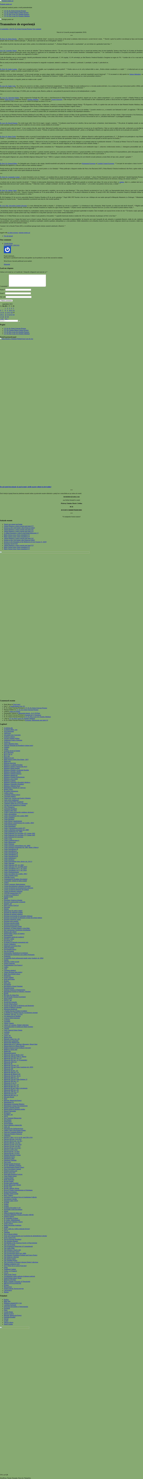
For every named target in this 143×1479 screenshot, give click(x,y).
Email (2, 293)
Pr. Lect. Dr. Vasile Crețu (7, 86)
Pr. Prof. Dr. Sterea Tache (8, 136)
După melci (16, 704)
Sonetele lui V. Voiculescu (33, 715)
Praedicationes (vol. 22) (17, 706)
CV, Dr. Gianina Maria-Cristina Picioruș (16, 12)
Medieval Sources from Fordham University (17, 1048)
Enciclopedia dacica (10, 949)
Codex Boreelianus (10, 826)
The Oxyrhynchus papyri (11, 1251)
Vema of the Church (10, 1274)
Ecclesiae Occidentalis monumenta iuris (16, 942)
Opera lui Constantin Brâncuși (13, 1132)
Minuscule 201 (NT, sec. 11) (12, 1058)
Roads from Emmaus (10, 1192)
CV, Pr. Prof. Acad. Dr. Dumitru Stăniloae (17, 16)
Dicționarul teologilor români (13, 926)
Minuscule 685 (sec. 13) (11, 1086)
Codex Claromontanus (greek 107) (14, 828)
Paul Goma (7, 1162)
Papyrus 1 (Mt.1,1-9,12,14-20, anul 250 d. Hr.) (18, 1137)
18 (12, 312)
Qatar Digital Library (10, 1176)
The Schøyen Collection (11, 1257)
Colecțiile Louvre (9, 877)
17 (10, 312)
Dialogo (6, 909)
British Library (8, 789)
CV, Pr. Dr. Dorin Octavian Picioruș (15, 11)
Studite (6, 1227)
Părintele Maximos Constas (12, 1155)
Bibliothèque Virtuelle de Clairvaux (15, 787)
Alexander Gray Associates (12, 735)
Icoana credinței (9, 977)
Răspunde (7, 264)
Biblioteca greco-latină (11, 779)
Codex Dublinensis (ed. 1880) (13, 831)
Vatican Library (8, 1322)
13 (1, 312)
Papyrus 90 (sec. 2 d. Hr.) (12, 1153)
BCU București (8, 752)
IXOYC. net (8, 1000)
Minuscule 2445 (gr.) (10, 1062)
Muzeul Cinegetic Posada (12, 1107)
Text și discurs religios (11, 1234)
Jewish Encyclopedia (10, 1002)
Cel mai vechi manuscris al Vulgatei (15, 805)
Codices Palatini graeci (11, 875)
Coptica (6, 882)
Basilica (6, 1299)
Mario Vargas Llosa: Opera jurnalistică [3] (17, 547)
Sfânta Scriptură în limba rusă (13, 1213)
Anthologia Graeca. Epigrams (13, 740)
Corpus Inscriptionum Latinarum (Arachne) (17, 886)
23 (8, 314)
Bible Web (7, 1301)
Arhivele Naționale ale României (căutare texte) (18, 745)
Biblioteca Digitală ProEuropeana (14, 777)
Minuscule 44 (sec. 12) (11, 1070)
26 (13, 314)
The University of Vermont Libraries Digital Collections (21, 1262)
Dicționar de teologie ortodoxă (13, 914)
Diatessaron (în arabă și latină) (13, 910)
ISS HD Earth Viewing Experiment (15, 997)
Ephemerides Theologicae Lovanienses (16, 953)
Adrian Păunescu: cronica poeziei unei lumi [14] (18, 538)
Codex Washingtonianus (11, 872)
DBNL (6, 898)
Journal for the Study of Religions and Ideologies (19, 1005)
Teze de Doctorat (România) (12, 1239)
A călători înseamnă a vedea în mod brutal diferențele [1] (21, 533)
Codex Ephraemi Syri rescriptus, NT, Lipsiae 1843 (19, 833)
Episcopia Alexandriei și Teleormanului (16, 1306)
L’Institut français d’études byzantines (15, 1011)
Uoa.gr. (6, 1273)
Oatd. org (7, 1127)
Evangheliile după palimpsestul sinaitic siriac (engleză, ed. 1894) (23, 958)
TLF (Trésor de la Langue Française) (15, 1266)
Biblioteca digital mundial (12, 768)
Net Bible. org (8, 1114)
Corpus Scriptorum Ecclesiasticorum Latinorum (18, 888)
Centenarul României (10, 809)
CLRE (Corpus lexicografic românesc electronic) (19, 812)
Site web (2, 297)
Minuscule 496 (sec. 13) (11, 1077)
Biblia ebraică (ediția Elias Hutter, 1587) (16, 759)
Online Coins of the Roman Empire (15, 1130)
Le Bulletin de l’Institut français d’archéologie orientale (21, 1012)
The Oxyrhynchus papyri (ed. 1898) (15, 1253)
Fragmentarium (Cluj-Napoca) (13, 965)
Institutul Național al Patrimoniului (14, 990)
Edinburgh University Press (12, 946)
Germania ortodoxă (10, 970)
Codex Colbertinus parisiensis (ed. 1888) (16, 830)
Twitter (6, 1321)
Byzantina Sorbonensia (11, 791)
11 (11, 310)
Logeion (6, 1034)
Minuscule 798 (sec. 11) (11, 1092)
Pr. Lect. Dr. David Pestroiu (8, 123)
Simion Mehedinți (135, 74)
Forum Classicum (9, 963)
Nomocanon (7, 1121)
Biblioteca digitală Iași (11, 775)
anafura (121, 182)
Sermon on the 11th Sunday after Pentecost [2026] (19, 540)
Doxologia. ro (8, 940)
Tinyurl (6, 1319)
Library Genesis (9, 1023)
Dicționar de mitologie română (13, 912)
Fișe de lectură (8, 236)
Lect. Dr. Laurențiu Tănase (8, 50)
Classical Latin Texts (10, 810)
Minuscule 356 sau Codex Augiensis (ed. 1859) (18, 1067)
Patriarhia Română (9, 1317)
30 (8, 317)
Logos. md (7, 1035)
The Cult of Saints (9, 1244)
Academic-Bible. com (10, 729)
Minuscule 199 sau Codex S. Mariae (15, 1056)
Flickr (5, 1310)
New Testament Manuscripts (12, 1118)
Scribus (6, 1204)
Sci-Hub (6, 1202)
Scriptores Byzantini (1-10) (12, 1208)
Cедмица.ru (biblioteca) (11, 895)
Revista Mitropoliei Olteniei (12, 1185)
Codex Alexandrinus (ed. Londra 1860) (16, 816)
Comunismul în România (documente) (15, 879)
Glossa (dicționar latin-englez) (13, 972)
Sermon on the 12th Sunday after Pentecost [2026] (19, 528)
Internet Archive (9, 1313)
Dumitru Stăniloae (33, 99)
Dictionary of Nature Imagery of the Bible (17, 928)
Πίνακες (6, 1285)
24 (10, 314)
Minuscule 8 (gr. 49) (10, 1093)
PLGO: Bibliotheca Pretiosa (12, 1165)
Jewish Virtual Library (11, 1004)
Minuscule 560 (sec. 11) (11, 1081)
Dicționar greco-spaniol (11, 921)
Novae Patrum (8, 1123)
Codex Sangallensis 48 (11, 852)
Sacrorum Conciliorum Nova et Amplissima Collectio (20, 1197)
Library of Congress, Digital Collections (16, 1025)
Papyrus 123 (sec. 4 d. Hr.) (12, 1146)
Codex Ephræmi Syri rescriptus (13, 837)
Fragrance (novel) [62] (11, 543)
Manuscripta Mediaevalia (11, 1042)
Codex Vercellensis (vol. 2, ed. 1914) (15, 870)
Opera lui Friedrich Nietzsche (13, 1134)
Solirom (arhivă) (9, 1216)
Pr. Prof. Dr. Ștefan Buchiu (8, 39)
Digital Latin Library (10, 932)
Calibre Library (8, 793)
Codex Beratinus (9, 819)
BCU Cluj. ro (8, 754)
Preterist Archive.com (10, 1171)
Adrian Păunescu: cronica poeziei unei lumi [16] (18, 529)
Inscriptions (7, 984)
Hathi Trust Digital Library (12, 974)
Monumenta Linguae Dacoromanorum (16, 1106)
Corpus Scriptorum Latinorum (13, 891)
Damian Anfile (8, 896)
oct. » (6, 319)
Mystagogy (7, 1113)
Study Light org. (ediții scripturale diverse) (17, 1229)
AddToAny (7, 733)
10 (10, 310)
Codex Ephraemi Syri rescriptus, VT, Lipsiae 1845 (19, 835)
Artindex (6, 747)
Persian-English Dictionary (12, 1164)
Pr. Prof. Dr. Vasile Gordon (8, 69)
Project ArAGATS (9, 1172)
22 (5, 314)
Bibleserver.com (9, 758)
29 (5, 317)
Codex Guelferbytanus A (11, 840)
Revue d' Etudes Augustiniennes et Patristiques (18, 1190)
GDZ (5, 968)
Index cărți (7, 983)
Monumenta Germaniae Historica (14, 1104)
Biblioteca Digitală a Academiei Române (16, 770)
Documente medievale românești (14, 937)
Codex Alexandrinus (10, 814)
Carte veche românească (11, 800)
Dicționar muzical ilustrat (11, 925)
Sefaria (6, 1211)
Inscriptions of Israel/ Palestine (13, 986)
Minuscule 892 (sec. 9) (11, 1095)
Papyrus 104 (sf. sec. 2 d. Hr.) (13, 1141)
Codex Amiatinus (9, 817)
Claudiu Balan (8, 243)
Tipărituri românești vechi (12, 1264)
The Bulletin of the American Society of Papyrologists (20, 1243)
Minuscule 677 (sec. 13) (11, 1084)
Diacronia (7, 907)
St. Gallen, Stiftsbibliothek (12, 1220)
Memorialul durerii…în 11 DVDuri (29, 713)
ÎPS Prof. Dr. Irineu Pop (11, 995)
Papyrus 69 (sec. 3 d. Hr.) (12, 1151)
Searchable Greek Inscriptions (13, 1209)
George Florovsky (56, 99)
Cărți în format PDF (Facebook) (14, 802)
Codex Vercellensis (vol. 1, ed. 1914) (15, 868)
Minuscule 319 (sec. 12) (11, 1065)
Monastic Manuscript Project (12, 1100)
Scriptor (6, 1206)
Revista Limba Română (11, 1183)
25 (12, 314)
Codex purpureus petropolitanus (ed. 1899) (17, 845)
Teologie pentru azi (6, 4)
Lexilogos (7, 1019)
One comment (36, 29)
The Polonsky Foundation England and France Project (20, 1255)
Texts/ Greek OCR (9, 1237)
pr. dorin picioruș (13, 232)
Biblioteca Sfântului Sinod (12, 786)
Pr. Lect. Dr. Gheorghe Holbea (9, 98)
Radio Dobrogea (9, 1179)
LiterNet (6, 1028)
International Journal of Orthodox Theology (17, 991)
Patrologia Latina (9, 1158)
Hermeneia (7, 976)
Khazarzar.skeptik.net (10, 1009)
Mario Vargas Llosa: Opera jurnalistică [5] (17, 535)
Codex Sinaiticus (9, 860)
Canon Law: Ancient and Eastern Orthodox (17, 798)
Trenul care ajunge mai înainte (13, 524)
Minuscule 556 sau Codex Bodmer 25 (15, 1079)
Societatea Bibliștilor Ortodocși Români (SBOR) (19, 1215)
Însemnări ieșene (9, 988)
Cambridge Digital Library (12, 794)
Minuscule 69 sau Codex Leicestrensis (15, 1088)
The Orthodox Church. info (12, 1250)
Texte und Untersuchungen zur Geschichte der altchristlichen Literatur (25, 1236)
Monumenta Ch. (9, 1102)
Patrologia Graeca (9, 1157)
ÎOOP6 (6, 993)
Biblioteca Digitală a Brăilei (12, 772)
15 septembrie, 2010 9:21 (11, 245)
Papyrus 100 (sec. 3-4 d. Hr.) (13, 1139)
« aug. (2, 319)
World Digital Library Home (12, 1278)
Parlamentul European (88, 163)
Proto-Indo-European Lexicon (13, 1174)
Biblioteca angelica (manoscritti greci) (15, 766)
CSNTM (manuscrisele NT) (12, 893)
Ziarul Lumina (8, 1324)
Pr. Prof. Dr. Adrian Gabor (8, 190)
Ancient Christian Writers (11, 738)
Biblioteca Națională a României (14, 784)
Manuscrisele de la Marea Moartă (14, 1046)
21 (3, 314)
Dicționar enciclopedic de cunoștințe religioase (18, 916)
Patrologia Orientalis (10, 1160)
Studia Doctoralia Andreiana (12, 1225)
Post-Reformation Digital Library (14, 1167)
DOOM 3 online (9, 939)
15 (5, 312)
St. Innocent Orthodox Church (13, 1222)
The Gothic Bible (9, 1248)
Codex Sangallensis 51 (11, 854)
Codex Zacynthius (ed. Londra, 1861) (15, 874)
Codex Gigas (8, 838)
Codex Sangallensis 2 (10, 851)
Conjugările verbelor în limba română (15, 881)
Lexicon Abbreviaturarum (12, 1018)
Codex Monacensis (10, 842)
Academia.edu (8, 728)
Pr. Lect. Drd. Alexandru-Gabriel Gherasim (13, 206)
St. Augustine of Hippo (11, 1218)
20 (1, 314)
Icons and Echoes (9, 979)
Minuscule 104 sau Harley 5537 (14, 1055)
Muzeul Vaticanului (10, 1111)
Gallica (6, 967)
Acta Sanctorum (9, 731)
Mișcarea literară (9, 1097)
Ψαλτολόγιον (8, 1287)
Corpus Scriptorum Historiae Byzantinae (16, 889)
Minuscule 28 (8, 1063)
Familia (6, 960)
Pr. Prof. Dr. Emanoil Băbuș (8, 163)
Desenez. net (8, 903)
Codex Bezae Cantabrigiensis (13, 821)
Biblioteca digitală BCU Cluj (13, 1303)
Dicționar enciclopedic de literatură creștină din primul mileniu (23, 918)
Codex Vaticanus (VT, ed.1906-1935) (15, 867)
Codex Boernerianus (10, 824)
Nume (2, 289)
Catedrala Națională (10, 1305)
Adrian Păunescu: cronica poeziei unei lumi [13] (18, 545)
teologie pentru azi (24, 232)
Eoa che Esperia (9, 951)
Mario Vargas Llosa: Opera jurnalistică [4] (17, 536)
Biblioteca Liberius (10, 780)
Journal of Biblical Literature (12, 1007)
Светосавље (8, 1290)
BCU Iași (7, 756)
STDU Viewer (8, 1223)
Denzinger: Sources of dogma (13, 900)
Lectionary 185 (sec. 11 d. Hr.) (13, 1014)
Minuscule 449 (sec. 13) (11, 1072)
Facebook (7, 1308)
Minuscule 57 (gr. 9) (10, 1083)
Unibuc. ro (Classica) (10, 1271)
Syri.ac (6, 1230)
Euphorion (7, 956)
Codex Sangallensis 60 (11, 856)
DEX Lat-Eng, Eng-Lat (11, 905)
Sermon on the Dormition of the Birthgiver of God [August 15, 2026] (25, 542)
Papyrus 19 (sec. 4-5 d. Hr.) (12, 1148)
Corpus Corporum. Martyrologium (14, 884)
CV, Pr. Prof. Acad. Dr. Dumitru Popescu (16, 14)
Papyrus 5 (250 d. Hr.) (11, 1150)
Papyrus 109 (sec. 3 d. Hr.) (12, 1142)
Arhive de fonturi (15, 711)
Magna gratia (8, 1037)
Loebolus (7, 1032)
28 (3, 317)
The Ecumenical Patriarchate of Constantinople (18, 1246)
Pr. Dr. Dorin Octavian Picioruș (22, 29)
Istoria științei (8, 998)
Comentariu (4, 286)
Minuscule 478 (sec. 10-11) (12, 1076)
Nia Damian (7, 1120)
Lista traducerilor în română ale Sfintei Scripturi (18, 1026)
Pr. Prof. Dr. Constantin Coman (10, 177)
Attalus (6, 749)
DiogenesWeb (8, 935)
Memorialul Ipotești (10, 1053)
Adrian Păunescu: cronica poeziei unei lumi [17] (18, 526)
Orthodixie (7, 1135)
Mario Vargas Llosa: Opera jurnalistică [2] (17, 549)
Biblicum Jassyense (10, 763)
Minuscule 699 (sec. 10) (11, 1090)
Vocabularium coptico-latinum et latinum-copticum (19, 1276)
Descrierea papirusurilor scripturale (14, 902)
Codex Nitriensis (9, 844)
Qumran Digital (9, 1178)
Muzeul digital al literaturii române (14, 1109)
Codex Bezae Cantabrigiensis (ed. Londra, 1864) (19, 823)
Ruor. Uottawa (8, 1195)
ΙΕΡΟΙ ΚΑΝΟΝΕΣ (10, 1280)
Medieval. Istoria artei (10, 1049)
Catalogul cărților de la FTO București (15, 803)
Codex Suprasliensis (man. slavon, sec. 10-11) (18, 861)
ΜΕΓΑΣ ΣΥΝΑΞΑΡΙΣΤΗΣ (12, 1283)
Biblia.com (7, 761)
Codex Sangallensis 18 (11, 849)
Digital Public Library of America (14, 933)
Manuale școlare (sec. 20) (12, 1039)
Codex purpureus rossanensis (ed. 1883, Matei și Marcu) (21, 847)
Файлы (6, 1292)
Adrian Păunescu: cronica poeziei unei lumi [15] (18, 531)
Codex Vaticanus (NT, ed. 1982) (14, 865)
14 (3, 312)
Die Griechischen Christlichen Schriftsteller (17, 930)
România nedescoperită (11, 1193)
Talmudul (7, 1232)
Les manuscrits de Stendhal (12, 1016)
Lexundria (7, 1021)
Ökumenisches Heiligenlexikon (13, 1128)
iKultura (6, 981)
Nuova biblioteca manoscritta (13, 1125)
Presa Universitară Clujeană (12, 1169)
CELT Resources (9, 807)
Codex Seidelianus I (10, 858)
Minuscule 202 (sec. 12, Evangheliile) (15, 1060)
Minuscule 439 (8, 1069)
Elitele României (9, 947)
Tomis (6, 1267)
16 (8, 312)
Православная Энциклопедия (14, 1288)
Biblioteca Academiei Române (13, 765)
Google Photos (8, 1312)
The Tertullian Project (10, 1260)
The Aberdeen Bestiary (11, 1241)
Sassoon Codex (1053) (11, 1200)
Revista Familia (8, 1181)
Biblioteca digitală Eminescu (12, 773)
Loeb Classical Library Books (13, 1030)
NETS (6, 1116)
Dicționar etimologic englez (12, 919)
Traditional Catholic (10, 1269)
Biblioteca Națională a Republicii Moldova (17, 782)
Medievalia (7, 1051)
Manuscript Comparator (11, 1041)
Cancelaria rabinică (10, 796)
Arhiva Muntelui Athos (11, 744)
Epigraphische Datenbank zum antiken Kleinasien (19, 954)
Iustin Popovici (9, 99)
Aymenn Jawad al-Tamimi (12, 751)
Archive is (7, 742)
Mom (5, 1099)
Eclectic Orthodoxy (10, 944)
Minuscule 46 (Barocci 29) (12, 1074)
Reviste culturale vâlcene (11, 1188)
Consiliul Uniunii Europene (105, 163)
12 (13, 310)
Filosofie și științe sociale (11, 961)
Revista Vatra (8, 1186)
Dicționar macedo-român (11, 923)
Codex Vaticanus (9, 863)
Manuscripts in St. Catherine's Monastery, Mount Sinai (20, 1044)
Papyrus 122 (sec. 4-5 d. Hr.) (13, 1144)
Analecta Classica (9, 736)
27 (1, 317)
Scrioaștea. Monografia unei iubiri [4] (36, 720)
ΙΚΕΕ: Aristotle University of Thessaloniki (17, 1281)
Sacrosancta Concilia (10, 1199)
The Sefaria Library (10, 1258)
